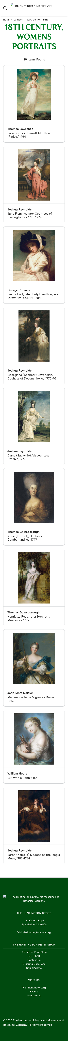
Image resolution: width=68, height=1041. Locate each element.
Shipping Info (34, 967)
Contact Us (34, 960)
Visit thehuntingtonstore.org (34, 932)
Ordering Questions (34, 964)
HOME (6, 20)
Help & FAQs (34, 956)
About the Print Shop (34, 952)
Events (34, 991)
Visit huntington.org (34, 987)
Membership (34, 995)
